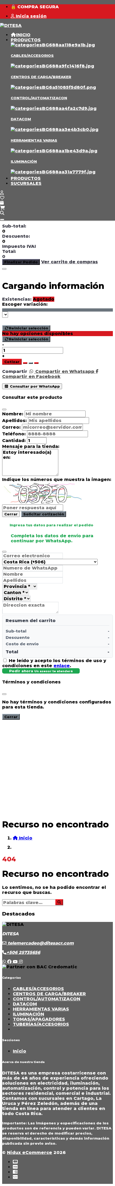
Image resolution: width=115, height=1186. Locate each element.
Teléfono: (14, 433)
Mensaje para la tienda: (30, 446)
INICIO (23, 34)
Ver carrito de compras (69, 261)
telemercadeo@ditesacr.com (40, 943)
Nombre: (12, 413)
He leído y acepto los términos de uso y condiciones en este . (54, 663)
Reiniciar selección (28, 328)
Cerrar (11, 514)
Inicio (19, 1051)
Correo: (11, 427)
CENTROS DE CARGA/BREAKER (41, 77)
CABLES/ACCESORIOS (32, 55)
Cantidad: (14, 440)
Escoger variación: (25, 304)
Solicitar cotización (43, 514)
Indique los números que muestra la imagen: (56, 479)
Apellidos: (14, 420)
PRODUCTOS (26, 39)
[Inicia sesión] (2, 192)
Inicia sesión (30, 16)
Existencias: (17, 299)
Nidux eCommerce (29, 1152)
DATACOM (21, 119)
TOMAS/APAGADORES (39, 1019)
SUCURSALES (26, 183)
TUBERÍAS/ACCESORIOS (41, 1024)
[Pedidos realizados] (2, 202)
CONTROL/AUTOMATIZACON (39, 98)
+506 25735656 (23, 952)
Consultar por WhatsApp (34, 386)
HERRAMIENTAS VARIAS (34, 140)
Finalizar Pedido (21, 262)
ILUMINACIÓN (24, 161)
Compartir (14, 371)
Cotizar (12, 362)
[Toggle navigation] (2, 219)
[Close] (4, 269)
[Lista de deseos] (2, 197)
